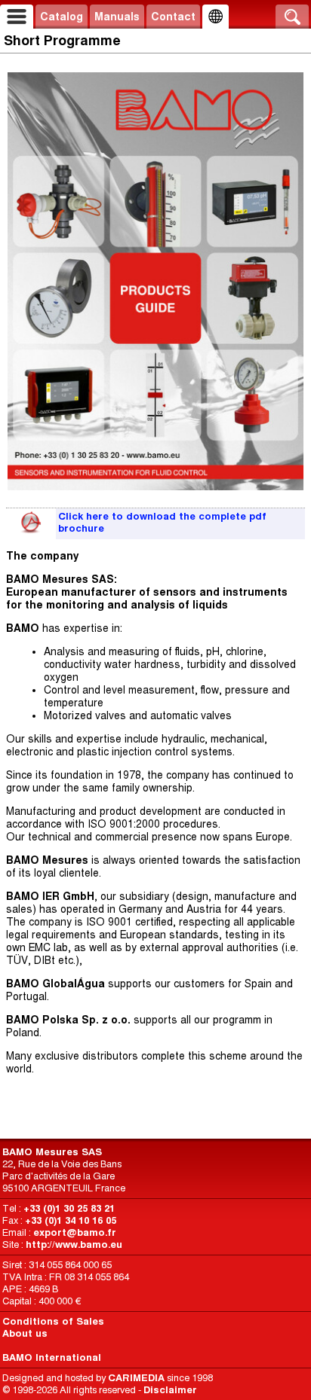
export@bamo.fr (74, 1232)
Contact (173, 17)
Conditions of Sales (53, 1321)
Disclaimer (170, 1389)
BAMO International (51, 1357)
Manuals (117, 17)
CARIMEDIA (136, 1377)
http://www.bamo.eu (74, 1244)
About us (25, 1333)
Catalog (61, 17)
